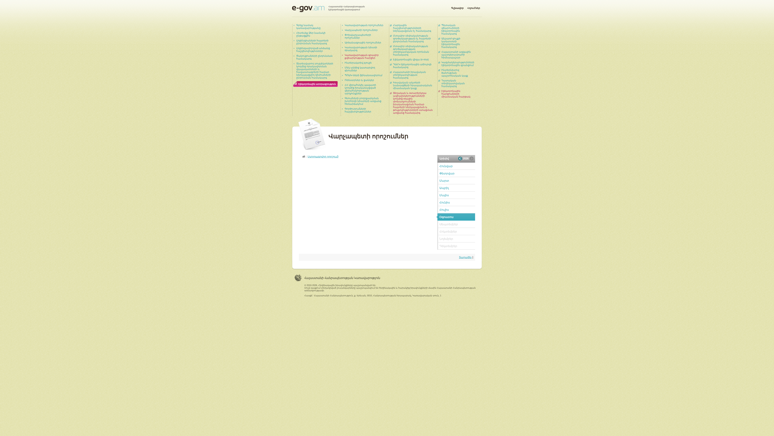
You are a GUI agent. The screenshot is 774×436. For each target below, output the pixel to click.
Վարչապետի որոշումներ (361, 30)
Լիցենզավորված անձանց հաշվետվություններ (313, 49)
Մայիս (444, 195)
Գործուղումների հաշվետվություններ (358, 110)
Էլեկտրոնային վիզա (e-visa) (411, 59)
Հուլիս (444, 209)
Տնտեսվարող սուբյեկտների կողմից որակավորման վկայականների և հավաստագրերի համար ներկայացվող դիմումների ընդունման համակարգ (314, 70)
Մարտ (444, 180)
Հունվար (446, 166)
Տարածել (465, 257)
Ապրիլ (444, 188)
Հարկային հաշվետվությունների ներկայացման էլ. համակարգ (412, 28)
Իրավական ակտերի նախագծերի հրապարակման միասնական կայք (412, 85)
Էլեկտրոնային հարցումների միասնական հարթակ (455, 94)
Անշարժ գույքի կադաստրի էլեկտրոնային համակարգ (450, 42)
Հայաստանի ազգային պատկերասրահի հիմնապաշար (456, 54)
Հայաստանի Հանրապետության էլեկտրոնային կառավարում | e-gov (328, 9)
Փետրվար (447, 173)
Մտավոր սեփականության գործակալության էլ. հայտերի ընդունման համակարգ (412, 38)
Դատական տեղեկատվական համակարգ (453, 83)
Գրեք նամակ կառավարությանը (308, 26)
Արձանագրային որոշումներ (363, 42)
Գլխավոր (457, 7)
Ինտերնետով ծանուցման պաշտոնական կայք (454, 73)
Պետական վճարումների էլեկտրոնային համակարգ (450, 29)
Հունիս (444, 202)
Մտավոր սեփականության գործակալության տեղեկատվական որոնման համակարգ (411, 50)
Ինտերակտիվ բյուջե (358, 62)
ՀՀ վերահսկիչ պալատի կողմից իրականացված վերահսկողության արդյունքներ (360, 89)
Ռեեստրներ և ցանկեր (359, 80)
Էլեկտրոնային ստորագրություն (317, 84)
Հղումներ (473, 7)
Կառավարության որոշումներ (364, 25)
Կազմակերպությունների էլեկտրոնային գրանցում (457, 64)
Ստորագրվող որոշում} (323, 156)
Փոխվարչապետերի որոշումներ (358, 36)
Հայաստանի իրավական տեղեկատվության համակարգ (409, 75)
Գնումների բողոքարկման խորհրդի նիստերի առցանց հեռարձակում (363, 101)
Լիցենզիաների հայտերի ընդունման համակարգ (312, 42)
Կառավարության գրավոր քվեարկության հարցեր (362, 56)
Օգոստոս (446, 217)
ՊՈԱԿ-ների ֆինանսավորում (363, 75)
